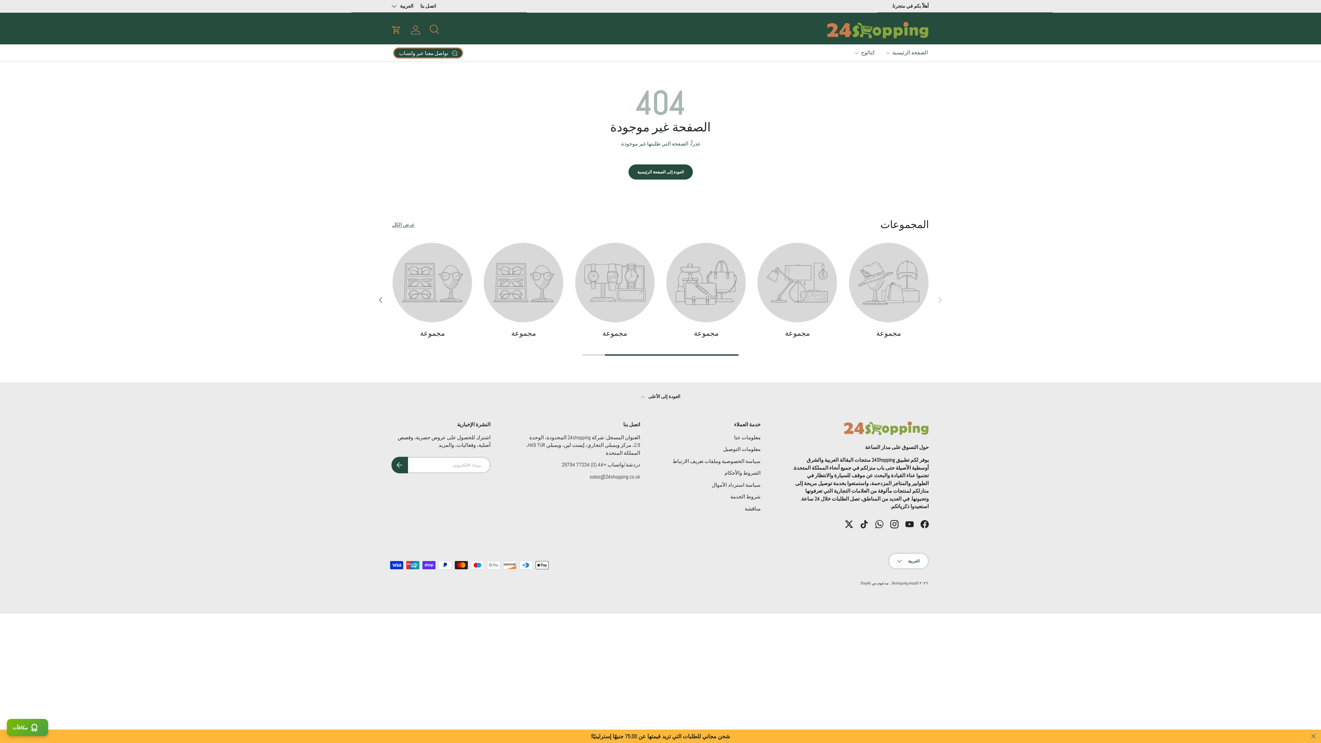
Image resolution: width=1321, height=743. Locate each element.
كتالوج (868, 52)
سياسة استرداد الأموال (736, 485)
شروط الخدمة (745, 496)
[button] (396, 29)
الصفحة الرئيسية (910, 52)
